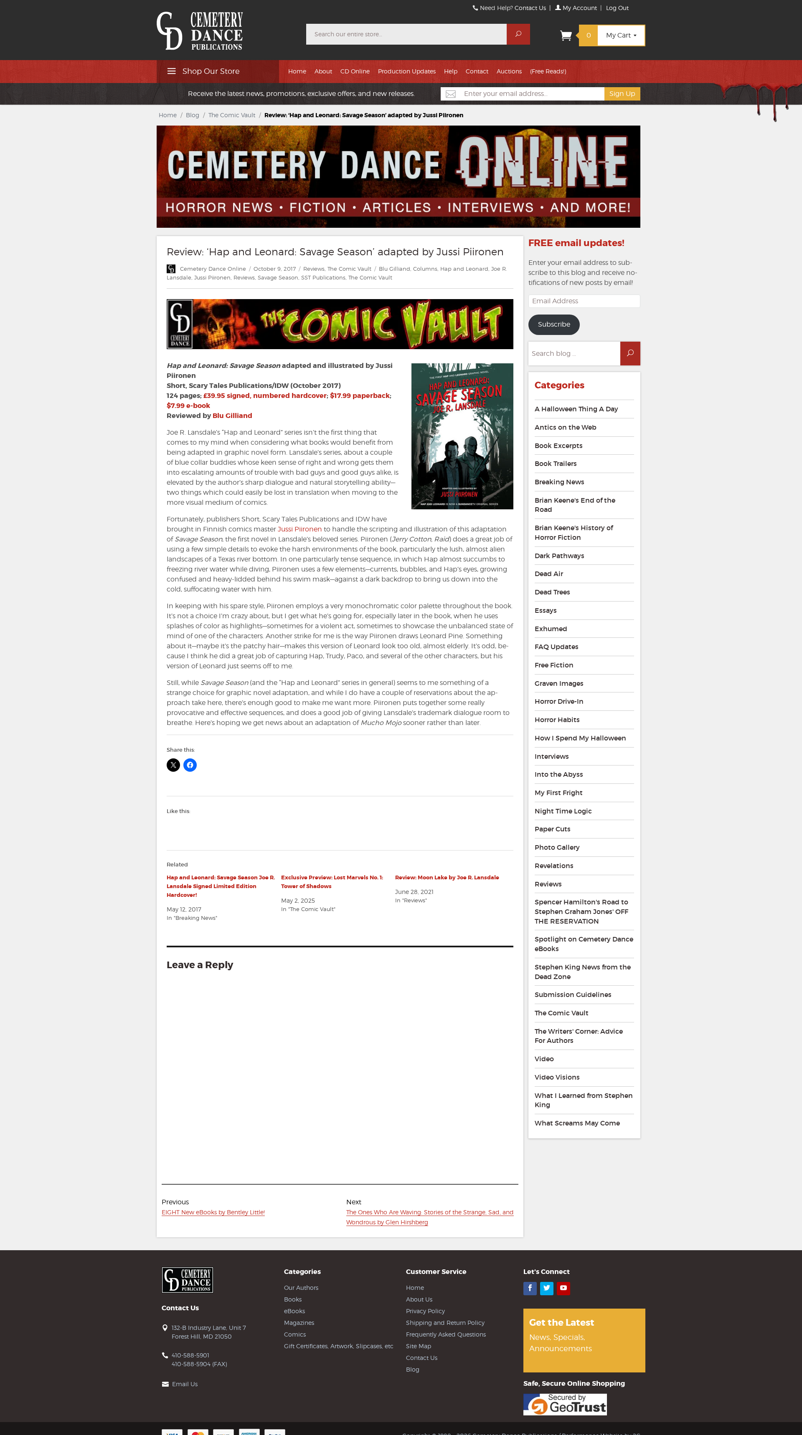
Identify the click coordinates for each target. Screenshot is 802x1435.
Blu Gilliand (394, 268)
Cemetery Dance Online (213, 268)
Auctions (509, 71)
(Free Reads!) (548, 71)
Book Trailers (556, 463)
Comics (295, 1334)
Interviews (552, 756)
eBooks (294, 1310)
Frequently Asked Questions (446, 1334)
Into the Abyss (559, 774)
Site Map (418, 1345)
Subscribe (554, 324)
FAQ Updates (557, 646)
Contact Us (530, 7)
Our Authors (301, 1287)
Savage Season (278, 277)
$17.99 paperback (360, 395)
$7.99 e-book (188, 405)
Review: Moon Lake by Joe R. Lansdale (447, 877)
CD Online (355, 71)
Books (293, 1299)
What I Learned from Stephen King (584, 1100)
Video (544, 1059)
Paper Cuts (553, 829)
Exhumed (551, 628)
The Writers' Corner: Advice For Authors (579, 1036)
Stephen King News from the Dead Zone (583, 972)
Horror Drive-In (559, 701)
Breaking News (559, 482)
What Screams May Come (577, 1123)
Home (297, 71)
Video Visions (557, 1077)
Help (450, 71)
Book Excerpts (559, 445)
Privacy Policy (425, 1310)
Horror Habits (557, 719)
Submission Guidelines (573, 994)
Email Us (185, 1383)
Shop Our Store (210, 71)
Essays (546, 610)
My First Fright (559, 792)
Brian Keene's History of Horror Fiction (574, 532)
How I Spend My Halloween (580, 738)
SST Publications (323, 277)
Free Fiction (554, 665)
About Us (419, 1299)
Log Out (617, 7)
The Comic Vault (231, 114)
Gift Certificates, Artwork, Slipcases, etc (338, 1345)
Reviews (314, 268)
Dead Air (549, 573)
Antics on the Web (565, 427)
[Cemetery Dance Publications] (226, 26)
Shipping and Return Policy (445, 1322)
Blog (192, 114)
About (323, 71)
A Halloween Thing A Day (576, 409)
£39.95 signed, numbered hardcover (265, 395)
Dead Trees (552, 592)
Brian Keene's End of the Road (575, 505)
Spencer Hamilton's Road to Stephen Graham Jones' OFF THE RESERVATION (581, 911)
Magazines (299, 1322)
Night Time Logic (563, 811)
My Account (579, 7)
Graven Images (559, 683)
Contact (477, 71)
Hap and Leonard (464, 268)
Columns (425, 268)
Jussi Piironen (212, 277)
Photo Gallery (557, 847)
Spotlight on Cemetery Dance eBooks (584, 944)
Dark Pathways (559, 555)
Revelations (554, 865)
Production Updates (407, 71)
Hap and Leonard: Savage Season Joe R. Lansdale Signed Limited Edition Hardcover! (221, 886)
